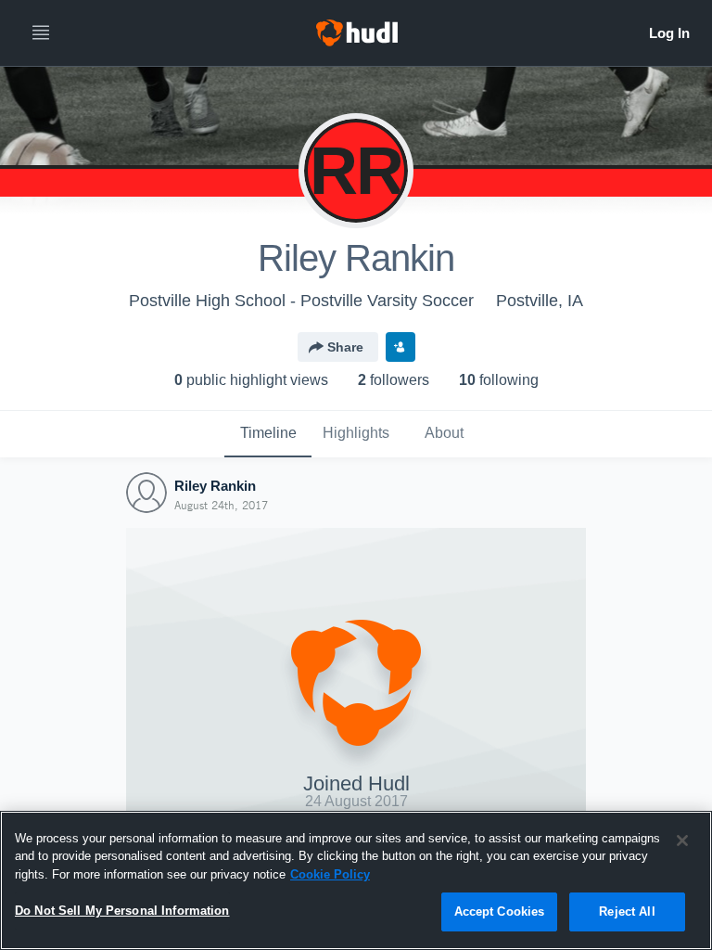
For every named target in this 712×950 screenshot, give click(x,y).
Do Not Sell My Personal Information (122, 911)
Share (345, 347)
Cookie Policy (330, 874)
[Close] (682, 840)
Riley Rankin (215, 486)
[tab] (268, 434)
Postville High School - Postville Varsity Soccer (301, 300)
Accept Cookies (499, 911)
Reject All (627, 911)
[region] (356, 880)
